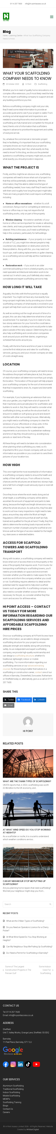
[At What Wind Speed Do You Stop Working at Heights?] (28, 809)
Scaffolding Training (12, 1102)
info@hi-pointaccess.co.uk (35, 4)
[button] (51, 17)
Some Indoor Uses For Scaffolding (43, 970)
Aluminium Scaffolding (13, 1085)
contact (38, 672)
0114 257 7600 (16, 4)
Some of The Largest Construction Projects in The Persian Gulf (17, 970)
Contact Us (8, 1109)
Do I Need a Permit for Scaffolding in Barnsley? (27, 953)
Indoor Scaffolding (11, 1092)
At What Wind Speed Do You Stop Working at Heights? (27, 831)
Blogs (5, 1105)
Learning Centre (15, 35)
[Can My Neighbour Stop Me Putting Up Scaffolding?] (28, 860)
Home (5, 35)
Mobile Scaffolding (11, 1095)
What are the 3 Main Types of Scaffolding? (27, 781)
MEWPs (6, 1099)
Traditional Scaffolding (13, 1089)
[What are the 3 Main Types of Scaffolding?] (28, 763)
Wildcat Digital (33, 1129)
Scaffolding (42, 84)
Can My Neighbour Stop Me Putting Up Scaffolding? (24, 883)
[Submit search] (50, 904)
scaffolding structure (24, 656)
